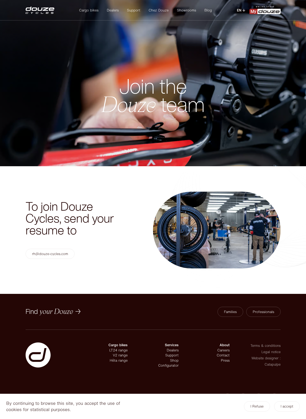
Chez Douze (159, 10)
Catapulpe (273, 364)
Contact (223, 355)
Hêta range (119, 360)
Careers (223, 350)
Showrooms (186, 10)
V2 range (120, 355)
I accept (287, 406)
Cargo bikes (88, 10)
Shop (174, 360)
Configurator (168, 365)
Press (225, 360)
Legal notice (271, 351)
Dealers (113, 10)
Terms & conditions (265, 345)
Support (133, 10)
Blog (208, 10)
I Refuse (257, 406)
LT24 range (118, 350)
